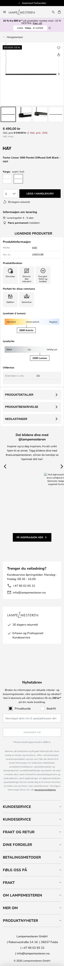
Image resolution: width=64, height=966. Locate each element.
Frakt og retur (18, 831)
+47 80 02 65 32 (24, 585)
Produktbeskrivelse (21, 407)
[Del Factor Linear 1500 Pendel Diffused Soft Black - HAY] (58, 54)
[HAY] (20, 148)
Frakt (9, 882)
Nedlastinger (16, 419)
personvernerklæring (45, 789)
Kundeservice (17, 806)
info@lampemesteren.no (29, 592)
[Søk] (53, 12)
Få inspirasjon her (30, 537)
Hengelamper (15, 37)
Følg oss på (15, 869)
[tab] (32, 806)
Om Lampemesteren (22, 895)
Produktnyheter (20, 920)
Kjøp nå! (37, 23)
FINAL (30, 28)
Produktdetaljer (19, 395)
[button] (8, 114)
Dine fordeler (17, 844)
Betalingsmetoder (22, 857)
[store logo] (24, 12)
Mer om (10, 907)
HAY (34, 247)
